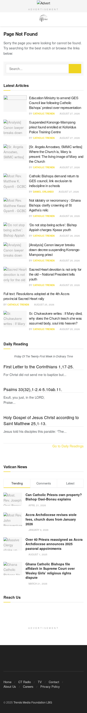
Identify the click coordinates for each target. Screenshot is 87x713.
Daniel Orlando (43, 191)
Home (7, 682)
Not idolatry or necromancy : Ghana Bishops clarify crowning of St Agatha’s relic (55, 205)
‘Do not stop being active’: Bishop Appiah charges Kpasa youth (53, 227)
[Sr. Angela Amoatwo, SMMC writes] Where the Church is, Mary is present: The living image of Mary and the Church (56, 154)
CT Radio (24, 682)
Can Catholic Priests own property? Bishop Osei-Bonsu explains (54, 497)
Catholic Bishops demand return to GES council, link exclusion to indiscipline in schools (54, 180)
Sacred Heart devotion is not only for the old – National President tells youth (55, 274)
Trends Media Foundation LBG (32, 702)
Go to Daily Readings (68, 446)
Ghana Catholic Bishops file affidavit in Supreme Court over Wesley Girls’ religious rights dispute (50, 571)
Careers (28, 686)
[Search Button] (75, 68)
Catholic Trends (44, 113)
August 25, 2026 (69, 260)
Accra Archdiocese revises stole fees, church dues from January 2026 (51, 519)
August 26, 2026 (69, 216)
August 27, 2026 (69, 113)
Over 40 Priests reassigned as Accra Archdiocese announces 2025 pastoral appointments (54, 544)
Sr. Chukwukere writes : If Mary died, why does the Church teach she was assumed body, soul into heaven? (55, 318)
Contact (54, 682)
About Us (9, 686)
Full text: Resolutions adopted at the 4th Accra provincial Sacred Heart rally (36, 296)
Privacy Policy (50, 686)
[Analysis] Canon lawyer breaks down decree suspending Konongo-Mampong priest (54, 249)
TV (40, 682)
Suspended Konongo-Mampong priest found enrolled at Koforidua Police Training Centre (52, 127)
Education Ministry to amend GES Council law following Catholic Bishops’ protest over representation (55, 102)
